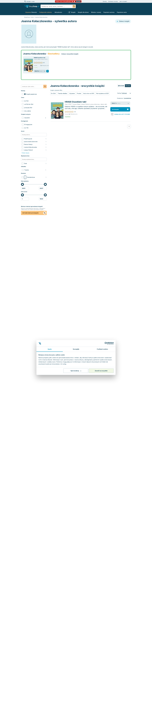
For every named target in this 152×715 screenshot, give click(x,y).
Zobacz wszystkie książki (69, 54)
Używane (72, 93)
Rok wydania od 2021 (102, 93)
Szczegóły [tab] (76, 349)
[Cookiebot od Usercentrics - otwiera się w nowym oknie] (106, 343)
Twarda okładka (62, 93)
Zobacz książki (123, 21)
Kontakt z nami (31, 1)
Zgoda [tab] (50, 349)
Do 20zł (53, 93)
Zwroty (105, 1)
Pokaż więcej (25, 153)
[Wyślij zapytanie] (74, 6)
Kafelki (121, 85)
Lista (128, 85)
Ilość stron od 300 (88, 93)
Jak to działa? (123, 1)
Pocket (79, 93)
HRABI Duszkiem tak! (39, 57)
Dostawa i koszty (113, 1)
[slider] (22, 184)
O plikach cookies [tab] (102, 349)
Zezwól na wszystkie (101, 370)
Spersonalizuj (75, 370)
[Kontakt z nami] (25, 1)
